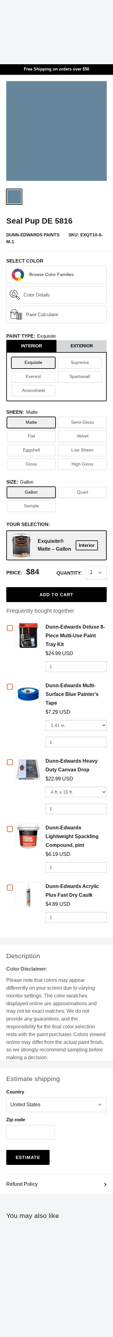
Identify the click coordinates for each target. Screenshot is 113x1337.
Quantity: (69, 573)
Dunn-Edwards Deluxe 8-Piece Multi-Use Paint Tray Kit (75, 635)
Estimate (28, 1157)
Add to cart (56, 594)
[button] (56, 275)
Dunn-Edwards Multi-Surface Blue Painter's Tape (72, 694)
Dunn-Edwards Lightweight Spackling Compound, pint (72, 836)
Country (15, 1091)
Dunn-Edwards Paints (32, 234)
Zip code (15, 1119)
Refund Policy (22, 1184)
